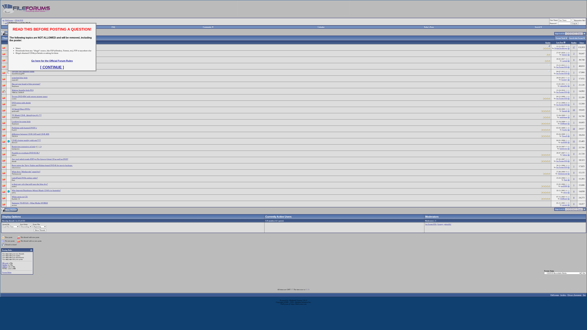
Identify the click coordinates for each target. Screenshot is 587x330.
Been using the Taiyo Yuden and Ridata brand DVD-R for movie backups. (42, 165)
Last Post (559, 42)
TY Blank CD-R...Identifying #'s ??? (27, 115)
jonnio (14, 105)
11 (573, 34)
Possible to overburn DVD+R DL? (26, 153)
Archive (563, 295)
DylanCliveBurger (560, 48)
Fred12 (14, 130)
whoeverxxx (16, 168)
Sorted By (5, 224)
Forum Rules (6, 272)
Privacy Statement (574, 295)
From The (36, 224)
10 (574, 110)
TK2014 (15, 136)
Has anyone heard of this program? (26, 84)
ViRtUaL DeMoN (18, 92)
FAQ (113, 27)
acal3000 (564, 142)
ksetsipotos (15, 149)
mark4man (15, 117)
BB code (5, 263)
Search (537, 27)
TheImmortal (16, 174)
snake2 (14, 186)
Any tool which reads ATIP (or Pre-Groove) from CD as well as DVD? (40, 159)
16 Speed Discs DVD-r (21, 109)
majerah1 (15, 80)
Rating (547, 43)
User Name (554, 20)
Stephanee (15, 86)
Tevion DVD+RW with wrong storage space (30, 96)
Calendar (321, 27)
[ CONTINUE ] (52, 67)
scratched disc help (20, 78)
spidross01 (15, 111)
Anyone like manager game (23, 71)
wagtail (564, 61)
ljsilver (14, 155)
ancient (14, 205)
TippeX (564, 136)
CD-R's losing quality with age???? (26, 140)
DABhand (563, 123)
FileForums (9, 20)
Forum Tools (560, 38)
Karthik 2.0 (16, 199)
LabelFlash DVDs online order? (25, 178)
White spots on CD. (20, 197)
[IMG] (4, 267)
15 (574, 147)
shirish (14, 161)
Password (553, 23)
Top (584, 295)
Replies (573, 43)
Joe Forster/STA (561, 67)
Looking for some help (21, 121)
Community (207, 27)
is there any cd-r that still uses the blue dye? (30, 184)
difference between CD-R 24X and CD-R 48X (30, 134)
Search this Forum (576, 38)
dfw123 (14, 142)
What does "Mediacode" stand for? (26, 171)
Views (582, 43)
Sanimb (564, 111)
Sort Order (24, 224)
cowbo (14, 99)
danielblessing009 (18, 74)
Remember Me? (579, 20)
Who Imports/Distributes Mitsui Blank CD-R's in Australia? (36, 190)
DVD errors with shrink (21, 103)
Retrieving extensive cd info (23, 146)
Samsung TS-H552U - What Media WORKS (30, 203)
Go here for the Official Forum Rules (52, 61)
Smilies (4, 265)
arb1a (14, 193)
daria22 (564, 54)
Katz (13, 180)
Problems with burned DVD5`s (24, 128)
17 (574, 47)
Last (580, 34)
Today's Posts (429, 27)
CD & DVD (19, 20)
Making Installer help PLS (22, 90)
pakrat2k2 (563, 86)
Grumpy (564, 80)
